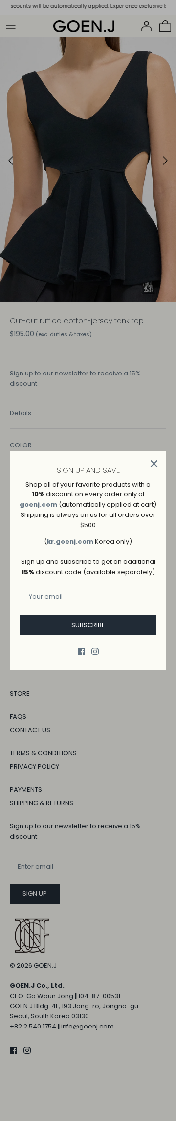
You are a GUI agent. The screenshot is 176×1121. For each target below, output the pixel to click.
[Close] (154, 463)
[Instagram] (95, 651)
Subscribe (88, 625)
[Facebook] (81, 651)
